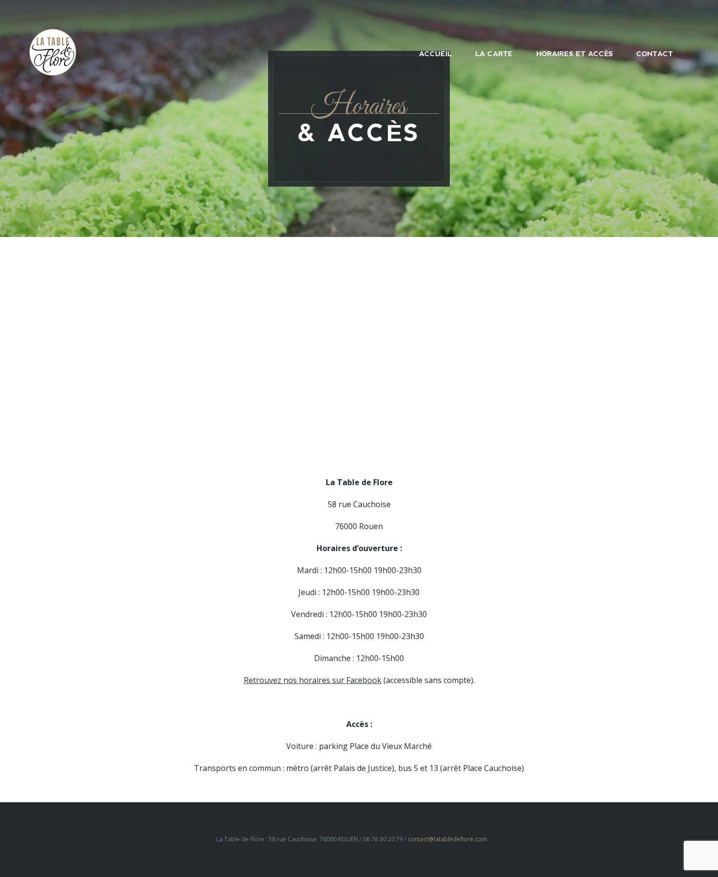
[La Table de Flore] (52, 51)
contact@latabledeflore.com (447, 839)
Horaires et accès (574, 54)
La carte (494, 54)
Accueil (435, 54)
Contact (654, 54)
